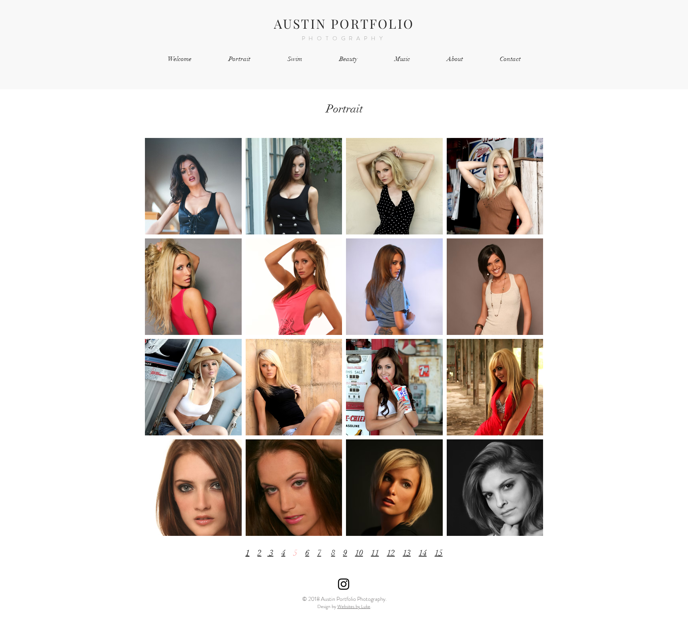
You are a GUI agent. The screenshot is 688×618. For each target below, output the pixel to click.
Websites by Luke (353, 606)
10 (359, 553)
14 (423, 553)
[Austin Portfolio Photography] (343, 584)
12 (391, 553)
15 (439, 553)
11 (375, 553)
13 (407, 553)
